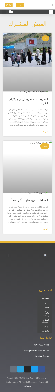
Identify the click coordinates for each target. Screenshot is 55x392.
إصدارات (46, 303)
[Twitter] (34, 369)
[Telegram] (20, 369)
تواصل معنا (45, 331)
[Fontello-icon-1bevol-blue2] (13, 369)
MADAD (27, 386)
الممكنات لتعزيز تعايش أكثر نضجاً (30, 200)
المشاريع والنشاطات (45, 321)
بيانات (47, 307)
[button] (4, 12)
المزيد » (45, 132)
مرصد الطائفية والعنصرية (45, 313)
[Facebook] (41, 369)
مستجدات (45, 298)
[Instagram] (27, 369)
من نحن (46, 326)
